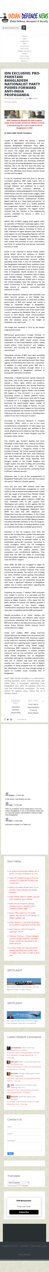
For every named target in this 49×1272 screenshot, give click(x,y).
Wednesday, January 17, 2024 (16, 98)
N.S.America (24, 46)
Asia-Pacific (24, 49)
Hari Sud (14, 1062)
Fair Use (27, 1254)
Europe (24, 54)
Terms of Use (36, 1246)
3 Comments (21, 719)
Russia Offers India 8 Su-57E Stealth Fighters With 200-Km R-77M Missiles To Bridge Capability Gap (24, 915)
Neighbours (24, 41)
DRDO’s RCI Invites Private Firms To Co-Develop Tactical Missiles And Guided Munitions (24, 889)
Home (24, 36)
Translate (24, 1185)
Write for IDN (25, 58)
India (24, 39)
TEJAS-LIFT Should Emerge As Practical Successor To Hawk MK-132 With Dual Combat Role (23, 880)
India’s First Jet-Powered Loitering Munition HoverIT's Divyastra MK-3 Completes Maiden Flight (22, 906)
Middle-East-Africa (24, 51)
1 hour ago (22, 1069)
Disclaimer (25, 1246)
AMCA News (24, 56)
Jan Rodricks (16, 1048)
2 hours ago (26, 1092)
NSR (12, 1085)
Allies (24, 44)
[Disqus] (24, 758)
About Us (24, 61)
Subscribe (24, 1212)
